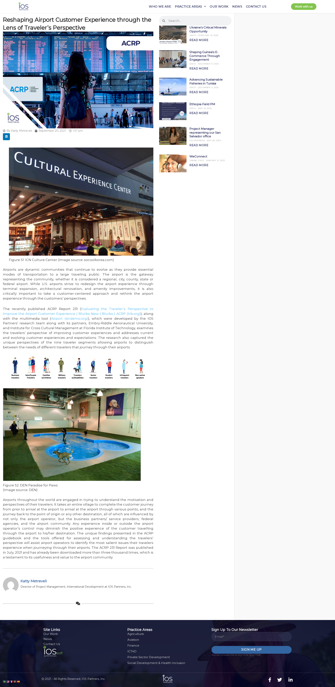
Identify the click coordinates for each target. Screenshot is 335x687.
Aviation (133, 639)
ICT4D (131, 651)
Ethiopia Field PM (202, 104)
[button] (6, 136)
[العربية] (4, 681)
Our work (219, 6)
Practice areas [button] (188, 6)
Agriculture (135, 634)
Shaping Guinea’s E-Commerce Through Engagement (204, 55)
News (237, 6)
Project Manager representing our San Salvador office (205, 132)
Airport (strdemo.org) (69, 318)
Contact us (256, 6)
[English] (8, 681)
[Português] (15, 681)
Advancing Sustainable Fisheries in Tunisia (206, 81)
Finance (133, 645)
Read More (198, 40)
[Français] (11, 681)
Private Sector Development (148, 657)
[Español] (18, 681)
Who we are (160, 6)
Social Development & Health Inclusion (156, 663)
